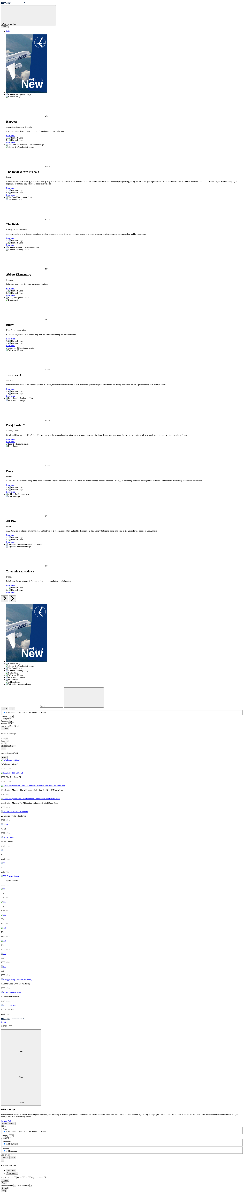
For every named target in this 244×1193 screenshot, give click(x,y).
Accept (11, 1123)
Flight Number (7, 746)
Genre (3, 719)
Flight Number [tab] (12, 1173)
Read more (10, 135)
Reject (4, 1123)
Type (5, 1129)
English (4, 27)
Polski (8, 31)
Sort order (5, 726)
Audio (43, 712)
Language (5, 721)
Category (4, 716)
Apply (13, 1157)
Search (4, 709)
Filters (12, 709)
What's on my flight (9, 24)
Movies (22, 712)
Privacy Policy (7, 1121)
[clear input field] (84, 697)
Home (3, 1022)
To (2, 743)
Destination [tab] (11, 1170)
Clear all (5, 729)
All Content (11, 712)
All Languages (12, 1144)
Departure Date (7, 1178)
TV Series (33, 712)
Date (3, 739)
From (3, 741)
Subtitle (4, 723)
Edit (3, 748)
